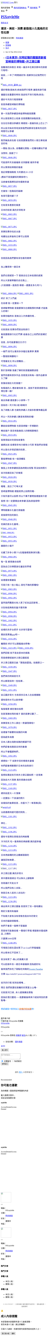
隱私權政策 (40, 1304)
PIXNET (10, 1304)
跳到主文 (4, 23)
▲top (3, 1046)
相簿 (7, 43)
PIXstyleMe (10, 17)
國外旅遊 (18, 1042)
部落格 (8, 45)
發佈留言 (5, 1064)
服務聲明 (24, 1306)
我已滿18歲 (5, 1333)
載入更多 (5, 1050)
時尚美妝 (19, 38)
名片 (7, 48)
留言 (24, 1035)
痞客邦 (18, 1035)
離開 (13, 1333)
